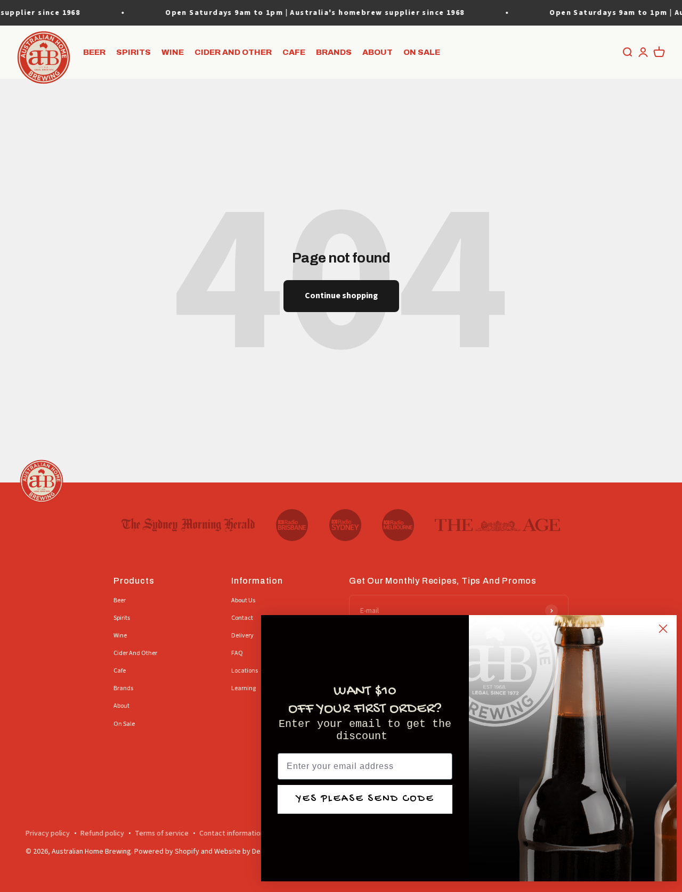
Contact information (231, 833)
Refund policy (102, 833)
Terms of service (162, 833)
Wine (172, 52)
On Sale (421, 52)
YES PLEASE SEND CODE (365, 799)
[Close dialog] (663, 628)
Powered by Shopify (166, 851)
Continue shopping (341, 295)
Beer (94, 52)
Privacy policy (48, 833)
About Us (243, 600)
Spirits (133, 52)
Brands (334, 52)
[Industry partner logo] (188, 525)
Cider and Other (233, 52)
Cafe (293, 52)
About (377, 52)
